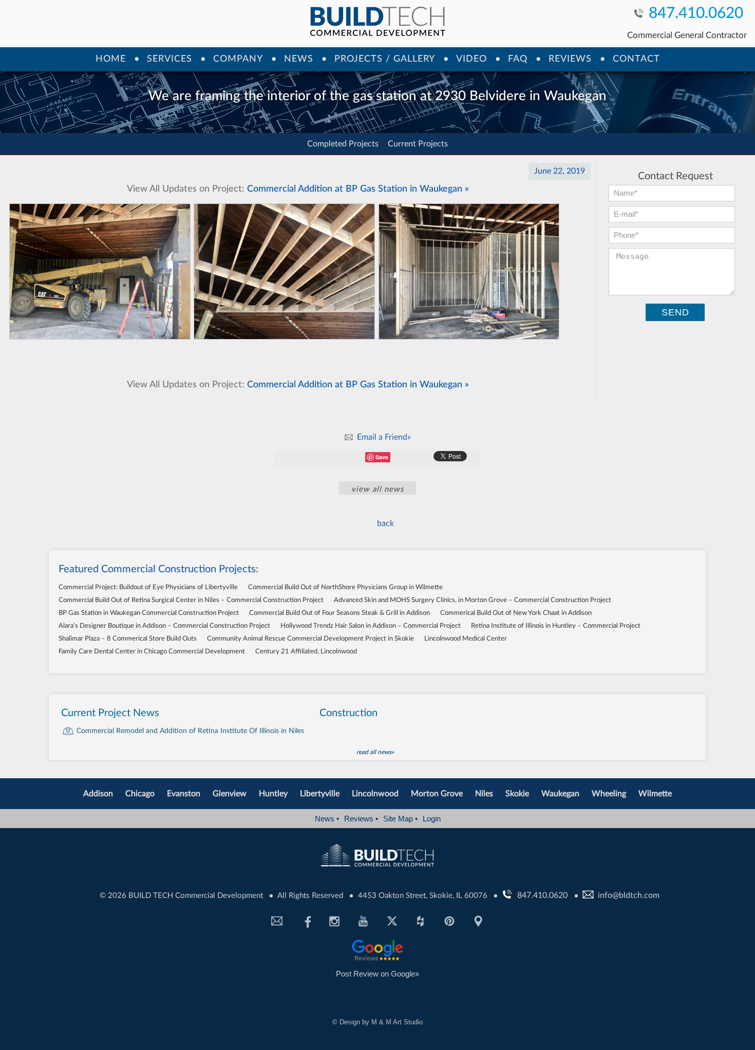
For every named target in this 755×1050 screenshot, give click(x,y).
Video (471, 59)
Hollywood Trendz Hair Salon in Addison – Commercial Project (370, 626)
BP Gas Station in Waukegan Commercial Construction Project (149, 613)
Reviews (570, 59)
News (298, 59)
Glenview (230, 794)
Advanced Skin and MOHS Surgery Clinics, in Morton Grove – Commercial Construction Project (472, 600)
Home (111, 59)
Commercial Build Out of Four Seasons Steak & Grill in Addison (339, 613)
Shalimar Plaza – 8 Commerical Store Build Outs (128, 638)
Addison (98, 794)
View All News (377, 489)
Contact (636, 59)
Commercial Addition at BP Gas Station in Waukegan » (298, 189)
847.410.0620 (696, 14)
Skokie (517, 794)
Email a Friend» (384, 437)
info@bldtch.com (628, 895)
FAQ (517, 59)
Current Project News (110, 713)
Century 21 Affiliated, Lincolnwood (306, 651)
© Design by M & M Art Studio (377, 1022)
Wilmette (655, 794)
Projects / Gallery (384, 59)
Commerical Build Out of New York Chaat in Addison (516, 613)
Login (432, 818)
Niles (484, 794)
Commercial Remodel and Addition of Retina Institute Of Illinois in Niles (190, 731)
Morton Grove (437, 794)
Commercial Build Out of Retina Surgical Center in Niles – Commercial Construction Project (191, 600)
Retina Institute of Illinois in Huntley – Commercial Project (555, 626)
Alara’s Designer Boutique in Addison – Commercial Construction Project (164, 626)
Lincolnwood (375, 794)
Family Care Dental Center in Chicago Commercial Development (152, 651)
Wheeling (609, 794)
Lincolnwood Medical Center (465, 638)
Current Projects (418, 144)
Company (238, 59)
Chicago (140, 794)
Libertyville (319, 794)
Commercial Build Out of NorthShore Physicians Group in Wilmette (345, 587)
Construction (348, 713)
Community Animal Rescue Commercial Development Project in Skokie (310, 638)
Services (169, 59)
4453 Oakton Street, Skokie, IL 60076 (423, 895)
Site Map (400, 818)
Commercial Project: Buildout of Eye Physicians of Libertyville (148, 587)
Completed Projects (343, 144)
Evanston (183, 794)
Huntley (273, 794)
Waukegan (560, 794)
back (385, 523)
